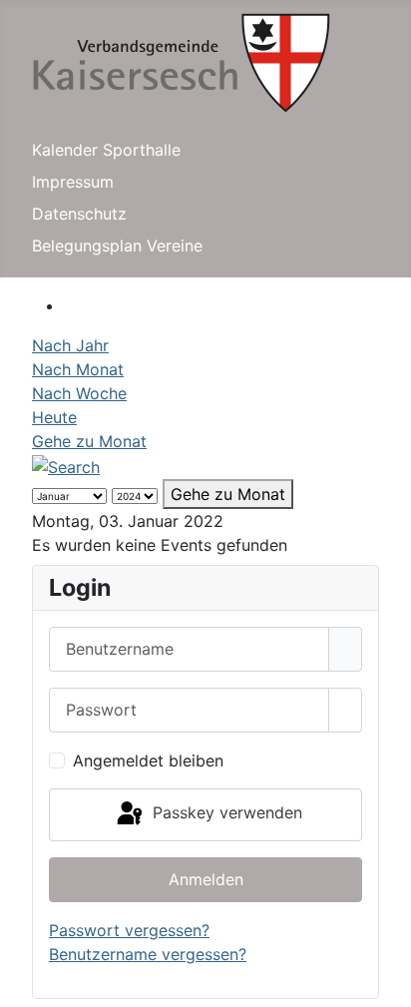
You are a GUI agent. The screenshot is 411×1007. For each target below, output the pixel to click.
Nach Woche (79, 393)
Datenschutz (79, 214)
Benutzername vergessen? (147, 954)
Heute (54, 417)
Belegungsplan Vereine (117, 245)
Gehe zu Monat (89, 441)
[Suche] (66, 465)
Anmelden (206, 879)
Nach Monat (78, 369)
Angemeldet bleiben (148, 760)
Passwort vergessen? (129, 930)
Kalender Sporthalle (106, 150)
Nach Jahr (70, 345)
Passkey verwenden (225, 813)
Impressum (73, 182)
